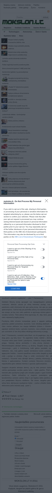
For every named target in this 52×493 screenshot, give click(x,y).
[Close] (47, 201)
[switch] (43, 249)
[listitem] (26, 244)
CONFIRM (15, 289)
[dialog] (26, 246)
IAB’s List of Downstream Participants (29, 237)
